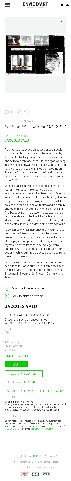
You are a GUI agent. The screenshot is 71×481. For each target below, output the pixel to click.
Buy (16, 364)
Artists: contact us (21, 462)
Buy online (37, 462)
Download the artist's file (27, 288)
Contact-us (29, 382)
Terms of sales (51, 462)
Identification (67, 5)
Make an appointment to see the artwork (34, 390)
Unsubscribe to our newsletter (31, 467)
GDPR (51, 467)
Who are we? (50, 456)
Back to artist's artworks (27, 296)
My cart (62, 4)
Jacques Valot (18, 140)
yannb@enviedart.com (42, 429)
